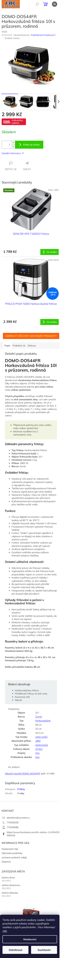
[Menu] (54, 4)
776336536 (13, 822)
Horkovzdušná (42, 720)
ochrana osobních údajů (14, 857)
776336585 (13, 827)
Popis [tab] (7, 345)
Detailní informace (11, 153)
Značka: (12, 38)
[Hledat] (37, 4)
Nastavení (29, 939)
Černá (38, 716)
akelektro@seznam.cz (18, 817)
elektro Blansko (10, 892)
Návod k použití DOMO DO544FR (22, 773)
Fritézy (21, 789)
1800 (38, 740)
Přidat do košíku (31, 144)
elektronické (41, 745)
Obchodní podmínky (12, 853)
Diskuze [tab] (32, 345)
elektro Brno (8, 877)
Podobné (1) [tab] (19, 345)
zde (4, 930)
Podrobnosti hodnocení (43, 35)
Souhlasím (44, 950)
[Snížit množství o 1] (13, 146)
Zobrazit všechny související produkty (31, 335)
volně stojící (41, 736)
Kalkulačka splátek (17, 121)
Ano (37, 752)
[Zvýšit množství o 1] (13, 143)
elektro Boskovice (11, 885)
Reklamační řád (10, 849)
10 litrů (38, 748)
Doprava (6, 861)
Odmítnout (15, 950)
